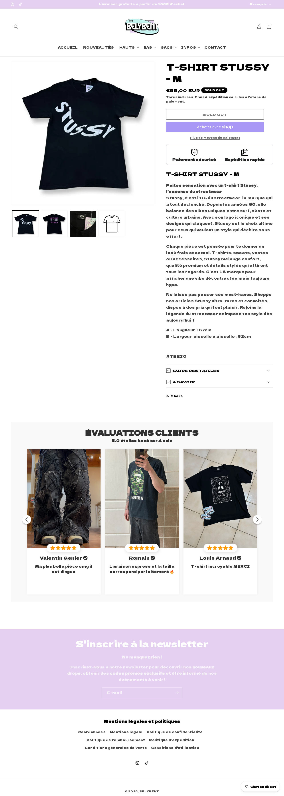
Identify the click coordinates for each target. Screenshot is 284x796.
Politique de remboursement (116, 739)
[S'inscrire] (177, 692)
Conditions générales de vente (116, 747)
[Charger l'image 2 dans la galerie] (54, 224)
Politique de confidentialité (175, 732)
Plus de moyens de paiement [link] (215, 137)
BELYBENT (149, 791)
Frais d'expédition (211, 97)
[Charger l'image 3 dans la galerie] (83, 224)
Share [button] (177, 396)
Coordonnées (92, 732)
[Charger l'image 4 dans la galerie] (112, 224)
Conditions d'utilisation (175, 747)
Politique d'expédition (171, 739)
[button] (16, 27)
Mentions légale (126, 732)
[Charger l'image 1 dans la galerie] (25, 224)
